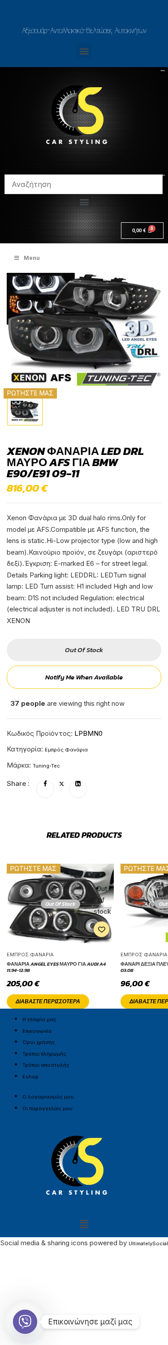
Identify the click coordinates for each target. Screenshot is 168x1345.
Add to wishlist (101, 929)
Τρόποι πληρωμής (44, 1054)
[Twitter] (62, 784)
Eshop (30, 1076)
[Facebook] (45, 784)
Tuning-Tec (46, 766)
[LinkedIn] (78, 784)
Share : (18, 783)
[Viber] (25, 1322)
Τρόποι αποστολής (45, 1065)
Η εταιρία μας (39, 1019)
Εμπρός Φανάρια (66, 750)
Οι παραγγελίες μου (47, 1108)
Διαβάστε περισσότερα (48, 1001)
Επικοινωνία (37, 1031)
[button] (84, 50)
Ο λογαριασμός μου (48, 1097)
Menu (32, 258)
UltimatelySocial (148, 1243)
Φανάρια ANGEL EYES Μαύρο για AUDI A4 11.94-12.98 (56, 967)
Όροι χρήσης (38, 1042)
